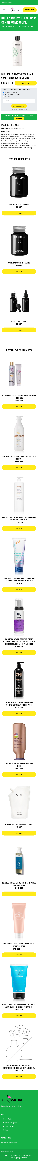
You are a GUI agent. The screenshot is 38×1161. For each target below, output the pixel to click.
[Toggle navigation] (3, 9)
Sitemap (24, 1158)
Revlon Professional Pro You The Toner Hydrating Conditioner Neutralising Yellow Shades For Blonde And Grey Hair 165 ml (19, 641)
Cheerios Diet (9, 1126)
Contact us (13, 1155)
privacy (15, 109)
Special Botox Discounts (12, 95)
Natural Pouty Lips (11, 1123)
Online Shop (29, 10)
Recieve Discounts (19, 106)
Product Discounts (11, 92)
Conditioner (20, 128)
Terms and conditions (25, 1155)
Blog (6, 1130)
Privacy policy (15, 1158)
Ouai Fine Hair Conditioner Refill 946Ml (19, 824)
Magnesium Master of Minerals (19, 263)
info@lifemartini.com (7, 2)
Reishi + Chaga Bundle (19, 321)
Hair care (13, 128)
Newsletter (8, 97)
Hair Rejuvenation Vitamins (19, 204)
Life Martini (8, 1119)
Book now (19, 118)
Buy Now (25, 83)
